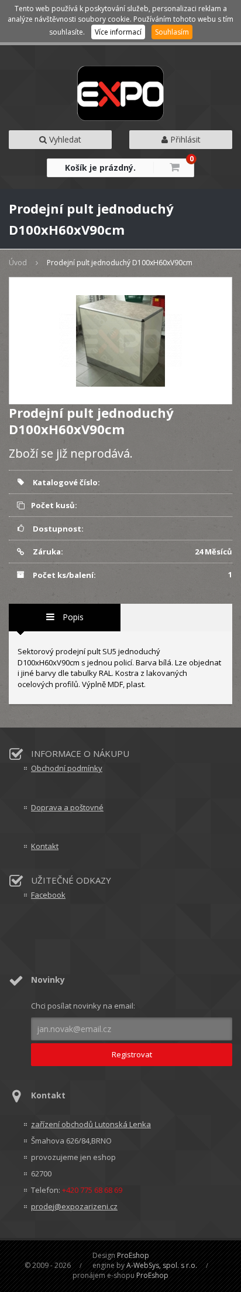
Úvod (18, 263)
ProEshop (133, 1255)
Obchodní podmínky (66, 768)
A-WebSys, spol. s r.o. (161, 1265)
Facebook (48, 894)
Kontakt (44, 846)
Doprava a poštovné (67, 807)
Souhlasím (172, 32)
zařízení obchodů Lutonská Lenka (91, 1124)
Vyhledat (64, 139)
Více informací (118, 32)
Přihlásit (184, 139)
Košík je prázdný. (100, 167)
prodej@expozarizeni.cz (74, 1206)
